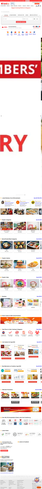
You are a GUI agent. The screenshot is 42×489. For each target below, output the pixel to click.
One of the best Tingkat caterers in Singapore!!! (24, 202)
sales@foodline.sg (35, 483)
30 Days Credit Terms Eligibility (20, 485)
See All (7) (39, 342)
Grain (21, 477)
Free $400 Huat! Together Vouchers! (3, 335)
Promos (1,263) (3, 5)
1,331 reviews (10, 349)
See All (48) (39, 219)
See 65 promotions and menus (20, 358)
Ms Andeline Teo (7, 203)
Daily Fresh (20, 369)
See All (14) (39, 258)
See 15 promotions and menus (6, 358)
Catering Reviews (11, 482)
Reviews (28, 5)
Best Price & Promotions (17, 335)
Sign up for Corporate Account (20, 483)
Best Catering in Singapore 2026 (12, 485)
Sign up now (27, 0)
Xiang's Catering (19, 477)
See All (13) (39, 239)
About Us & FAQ (2, 481)
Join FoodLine (2, 488)
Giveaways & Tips (11, 483)
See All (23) (39, 366)
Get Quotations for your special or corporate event (6, 443)
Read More (39, 329)
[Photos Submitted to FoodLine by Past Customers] (6, 211)
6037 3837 (34, 484)
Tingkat (12, 5)
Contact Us (1, 483)
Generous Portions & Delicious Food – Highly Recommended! (9, 202)
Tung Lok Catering (11, 477)
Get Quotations (37, 3)
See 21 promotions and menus (33, 356)
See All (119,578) (38, 198)
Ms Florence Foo (37, 203)
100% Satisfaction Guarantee (10, 335)
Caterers (8, 5)
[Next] (41, 116)
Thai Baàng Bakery (34, 369)
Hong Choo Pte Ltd (22, 204)
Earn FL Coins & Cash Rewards (24, 335)
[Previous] (1, 116)
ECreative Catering (15, 477)
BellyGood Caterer (35, 345)
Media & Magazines (3, 482)
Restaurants (15, 5)
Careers (1, 484)
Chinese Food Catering (20, 488)
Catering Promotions (11, 481)
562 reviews (37, 347)
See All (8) (39, 296)
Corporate (24, 5)
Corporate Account (19, 481)
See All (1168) (38, 389)
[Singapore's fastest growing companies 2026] (12, 4)
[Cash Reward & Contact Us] (32, 6)
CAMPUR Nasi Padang (8, 369)
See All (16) (39, 277)
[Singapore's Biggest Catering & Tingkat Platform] (4, 4)
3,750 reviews (24, 349)
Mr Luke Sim (21, 203)
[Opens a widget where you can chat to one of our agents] (39, 488)
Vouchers (19, 5)
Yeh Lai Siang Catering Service (8, 345)
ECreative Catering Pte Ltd (8, 204)
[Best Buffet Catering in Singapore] (7, 471)
